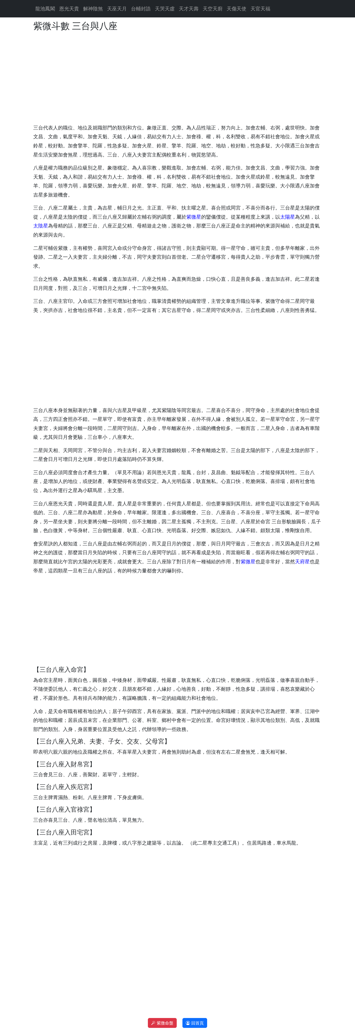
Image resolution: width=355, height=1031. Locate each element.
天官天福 (260, 8)
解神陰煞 (93, 8)
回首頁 (197, 1023)
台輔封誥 (141, 8)
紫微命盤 (164, 1023)
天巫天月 (117, 8)
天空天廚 (212, 8)
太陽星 (287, 217)
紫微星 (193, 217)
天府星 (302, 561)
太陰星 (40, 226)
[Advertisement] (177, 77)
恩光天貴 (69, 8)
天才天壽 (189, 8)
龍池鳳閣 (45, 8)
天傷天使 (236, 8)
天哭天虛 (165, 8)
